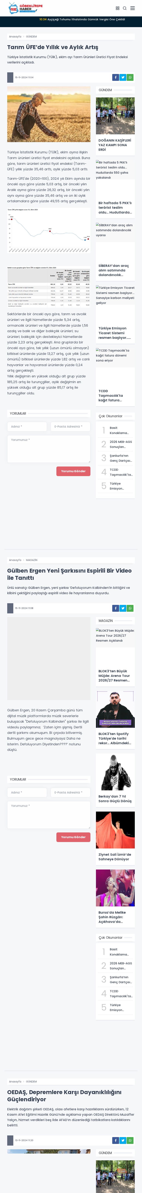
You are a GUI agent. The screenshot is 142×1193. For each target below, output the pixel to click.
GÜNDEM (31, 36)
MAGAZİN (31, 560)
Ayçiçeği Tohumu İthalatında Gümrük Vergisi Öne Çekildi (82, 19)
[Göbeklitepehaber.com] (25, 8)
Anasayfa (15, 36)
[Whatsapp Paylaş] (130, 77)
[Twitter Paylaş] (122, 77)
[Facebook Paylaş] (115, 77)
